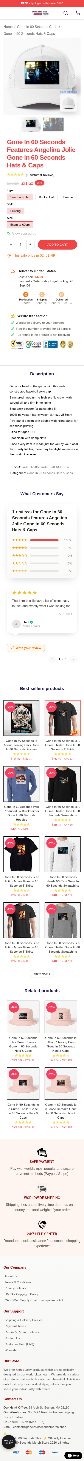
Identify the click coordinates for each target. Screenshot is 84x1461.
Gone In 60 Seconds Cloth (37, 27)
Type (10, 190)
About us (11, 1276)
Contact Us (12, 1338)
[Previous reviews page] (52, 659)
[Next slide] (73, 76)
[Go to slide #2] (53, 124)
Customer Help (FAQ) (19, 1344)
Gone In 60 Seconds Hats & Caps (29, 33)
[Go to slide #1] (30, 124)
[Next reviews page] (73, 659)
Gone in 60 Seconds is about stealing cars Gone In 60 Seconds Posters (21, 745)
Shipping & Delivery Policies (23, 1320)
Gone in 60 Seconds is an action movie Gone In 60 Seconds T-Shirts (21, 881)
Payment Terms (15, 1326)
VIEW (21, 731)
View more (42, 973)
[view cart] (78, 12)
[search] (65, 12)
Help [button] (76, 1455)
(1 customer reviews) (40, 174)
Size (10, 217)
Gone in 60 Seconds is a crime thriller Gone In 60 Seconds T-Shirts (62, 745)
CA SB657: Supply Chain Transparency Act (34, 1300)
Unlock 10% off (8, 1442)
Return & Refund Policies (22, 1332)
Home (8, 27)
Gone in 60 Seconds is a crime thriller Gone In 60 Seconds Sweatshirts (62, 811)
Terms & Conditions (18, 1282)
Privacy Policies (15, 1288)
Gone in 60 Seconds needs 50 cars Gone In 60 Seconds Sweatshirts (62, 881)
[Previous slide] (10, 76)
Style (10, 204)
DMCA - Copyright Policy (21, 1294)
